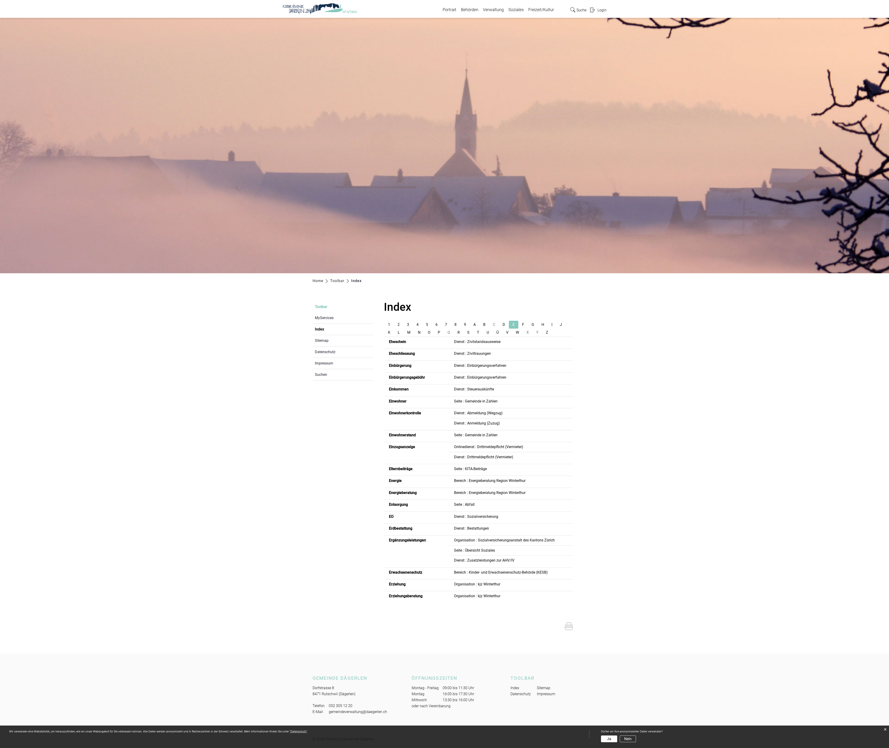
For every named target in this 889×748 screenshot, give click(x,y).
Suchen (321, 374)
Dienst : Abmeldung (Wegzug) (478, 413)
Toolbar (321, 307)
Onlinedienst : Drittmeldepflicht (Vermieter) (488, 447)
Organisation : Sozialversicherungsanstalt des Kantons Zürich (504, 540)
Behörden (469, 9)
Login (602, 10)
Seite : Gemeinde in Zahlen (476, 401)
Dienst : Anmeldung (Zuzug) (477, 423)
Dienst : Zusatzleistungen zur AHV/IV (484, 560)
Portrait (449, 9)
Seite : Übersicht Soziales (474, 550)
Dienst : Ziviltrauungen (472, 353)
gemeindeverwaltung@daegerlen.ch (358, 712)
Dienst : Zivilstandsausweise (477, 341)
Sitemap (322, 340)
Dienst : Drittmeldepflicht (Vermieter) (483, 457)
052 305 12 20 (340, 706)
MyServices (324, 318)
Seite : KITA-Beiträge (470, 469)
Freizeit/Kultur (541, 9)
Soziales (516, 9)
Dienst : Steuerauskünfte (474, 389)
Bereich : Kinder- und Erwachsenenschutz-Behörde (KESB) (501, 572)
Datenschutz (325, 352)
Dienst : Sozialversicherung (476, 516)
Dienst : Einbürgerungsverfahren (480, 365)
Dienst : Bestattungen (471, 528)
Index (330, 329)
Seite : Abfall (464, 504)
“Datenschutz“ (298, 731)
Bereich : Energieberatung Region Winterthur (490, 480)
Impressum (324, 363)
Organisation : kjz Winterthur (477, 584)
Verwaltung (493, 9)
